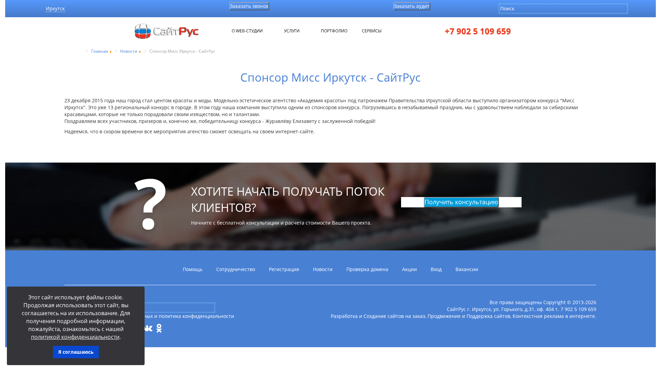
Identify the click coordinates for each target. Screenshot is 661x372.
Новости (323, 269)
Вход (436, 269)
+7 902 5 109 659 (478, 31)
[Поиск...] (633, 8)
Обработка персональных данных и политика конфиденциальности (153, 316)
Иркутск (55, 8)
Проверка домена (367, 269)
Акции (409, 269)
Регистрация (284, 269)
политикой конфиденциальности (75, 337)
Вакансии (466, 269)
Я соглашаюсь (76, 352)
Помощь (192, 269)
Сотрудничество (235, 269)
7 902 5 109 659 (578, 309)
